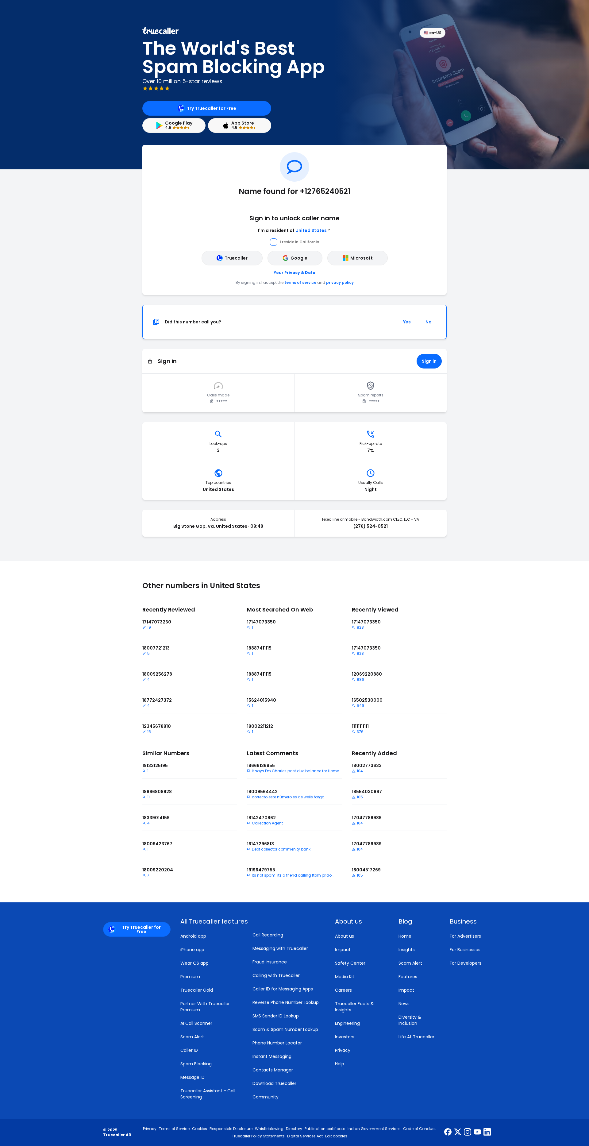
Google (299, 258)
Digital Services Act (305, 1136)
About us (344, 936)
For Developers (465, 963)
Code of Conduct (419, 1128)
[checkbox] (359, 921)
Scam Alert (192, 1037)
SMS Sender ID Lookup (275, 1016)
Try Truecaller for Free (211, 108)
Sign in (429, 361)
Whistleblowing (269, 1128)
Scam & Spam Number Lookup (285, 1029)
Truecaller (236, 258)
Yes (407, 322)
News (404, 1004)
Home (404, 936)
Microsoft (361, 258)
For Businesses (465, 950)
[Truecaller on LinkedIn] (487, 1132)
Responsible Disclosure (231, 1128)
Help (339, 1064)
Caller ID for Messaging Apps (282, 989)
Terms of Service (174, 1128)
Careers (343, 990)
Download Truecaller (274, 1083)
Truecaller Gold (196, 990)
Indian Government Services (374, 1128)
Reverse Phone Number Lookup (285, 1002)
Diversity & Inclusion (409, 1020)
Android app (193, 936)
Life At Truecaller (416, 1037)
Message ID (192, 1077)
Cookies (199, 1128)
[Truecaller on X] (457, 1132)
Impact (343, 950)
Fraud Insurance (269, 962)
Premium (190, 977)
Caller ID (189, 1050)
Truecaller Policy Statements (258, 1136)
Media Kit (344, 977)
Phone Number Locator (277, 1043)
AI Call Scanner (196, 1023)
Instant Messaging (271, 1056)
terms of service (300, 282)
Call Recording (267, 935)
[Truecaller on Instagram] (467, 1132)
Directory (294, 1128)
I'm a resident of (292, 230)
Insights (406, 950)
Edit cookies (336, 1136)
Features (407, 977)
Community (265, 1097)
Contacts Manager (272, 1070)
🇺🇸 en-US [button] (432, 32)
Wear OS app (194, 963)
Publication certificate (325, 1128)
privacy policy (340, 282)
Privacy (342, 1050)
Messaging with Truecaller (280, 948)
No (428, 322)
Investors (344, 1037)
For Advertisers (465, 936)
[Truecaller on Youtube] (477, 1132)
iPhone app (192, 950)
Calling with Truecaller (276, 975)
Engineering (347, 1023)
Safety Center (350, 963)
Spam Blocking (196, 1064)
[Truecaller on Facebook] (448, 1132)
